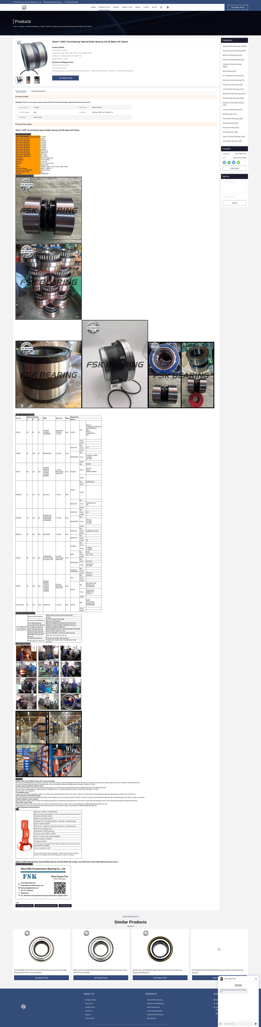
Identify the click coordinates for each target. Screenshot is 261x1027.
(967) (234, 51)
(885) (233, 98)
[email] (233, 162)
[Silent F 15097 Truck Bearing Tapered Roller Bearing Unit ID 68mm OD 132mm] (32, 57)
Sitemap (87, 1014)
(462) (233, 85)
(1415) (234, 94)
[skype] (224, 162)
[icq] (238, 162)
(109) (232, 141)
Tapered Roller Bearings (155, 1000)
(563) (231, 127)
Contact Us (88, 1011)
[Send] (256, 1023)
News (137, 7)
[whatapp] (229, 162)
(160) (233, 118)
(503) (233, 60)
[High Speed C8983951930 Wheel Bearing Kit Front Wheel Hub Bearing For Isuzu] (160, 949)
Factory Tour (89, 1003)
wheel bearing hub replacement (46, 905)
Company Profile (90, 1000)
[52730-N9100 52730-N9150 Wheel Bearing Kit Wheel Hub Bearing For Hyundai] (100, 949)
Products (103, 7)
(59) (230, 132)
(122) (233, 89)
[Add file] (220, 1023)
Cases (146, 7)
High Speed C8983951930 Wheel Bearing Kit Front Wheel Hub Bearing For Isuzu (160, 971)
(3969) (232, 65)
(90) (230, 123)
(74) (233, 80)
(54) (229, 71)
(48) (232, 109)
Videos (116, 7)
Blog (154, 7)
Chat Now (234, 168)
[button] (16, 953)
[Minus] (256, 979)
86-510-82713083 (72, 2)
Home (93, 7)
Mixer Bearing (151, 1018)
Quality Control (90, 1007)
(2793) (232, 55)
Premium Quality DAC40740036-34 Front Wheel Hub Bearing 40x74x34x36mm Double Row (214, 971)
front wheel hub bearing (24, 905)
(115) (233, 76)
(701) (230, 114)
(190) (234, 136)
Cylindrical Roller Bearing (155, 1014)
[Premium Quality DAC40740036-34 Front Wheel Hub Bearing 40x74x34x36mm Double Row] (219, 949)
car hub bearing (65, 905)
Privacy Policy (89, 1018)
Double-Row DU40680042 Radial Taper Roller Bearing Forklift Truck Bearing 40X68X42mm (39, 971)
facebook (216, 1013)
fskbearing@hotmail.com (54, 2)
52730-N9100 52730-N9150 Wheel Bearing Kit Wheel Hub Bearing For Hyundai (99, 971)
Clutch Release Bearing (154, 1011)
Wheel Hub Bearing (32, 26)
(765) (233, 104)
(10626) (234, 46)
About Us (126, 7)
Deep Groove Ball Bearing (155, 1003)
